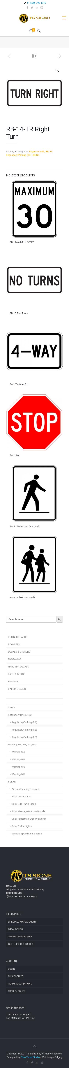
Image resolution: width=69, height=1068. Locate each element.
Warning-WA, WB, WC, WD (22, 744)
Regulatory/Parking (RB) (18, 155)
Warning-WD (18, 774)
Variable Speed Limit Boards (27, 833)
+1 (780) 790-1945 (36, 2)
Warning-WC (18, 766)
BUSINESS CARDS (17, 637)
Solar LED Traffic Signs (24, 804)
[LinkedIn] (37, 7)
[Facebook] (27, 7)
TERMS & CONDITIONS (20, 983)
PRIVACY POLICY (16, 991)
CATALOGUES (15, 929)
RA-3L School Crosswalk (22, 597)
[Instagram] (42, 7)
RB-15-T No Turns (19, 313)
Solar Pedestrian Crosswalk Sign (29, 818)
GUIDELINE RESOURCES (20, 944)
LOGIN (11, 968)
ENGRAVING (14, 659)
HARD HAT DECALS (18, 666)
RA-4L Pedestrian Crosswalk (25, 526)
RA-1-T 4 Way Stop (19, 384)
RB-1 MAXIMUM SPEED (22, 242)
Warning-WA (18, 752)
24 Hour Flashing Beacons (25, 789)
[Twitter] (32, 7)
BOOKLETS (14, 644)
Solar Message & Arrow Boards (28, 811)
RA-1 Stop (15, 455)
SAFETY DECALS (17, 689)
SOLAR (12, 781)
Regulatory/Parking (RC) (24, 737)
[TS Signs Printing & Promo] (34, 18)
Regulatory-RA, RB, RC (41, 151)
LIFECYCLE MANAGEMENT (22, 921)
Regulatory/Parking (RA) (24, 722)
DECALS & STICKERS (19, 651)
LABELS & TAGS (16, 674)
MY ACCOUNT (15, 976)
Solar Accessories (21, 796)
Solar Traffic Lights (22, 826)
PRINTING (13, 681)
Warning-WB (18, 759)
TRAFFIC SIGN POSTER (20, 936)
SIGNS (36, 155)
